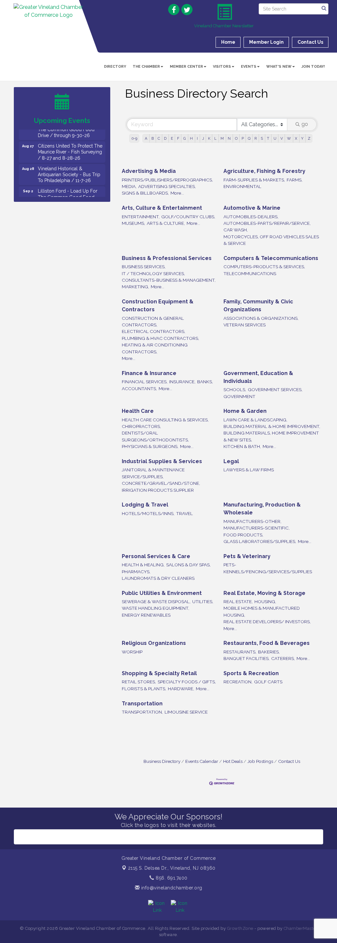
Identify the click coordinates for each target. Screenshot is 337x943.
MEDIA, (129, 186)
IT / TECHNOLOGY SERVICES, (153, 273)
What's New (279, 66)
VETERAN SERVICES (244, 324)
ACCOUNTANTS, (139, 388)
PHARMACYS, (136, 571)
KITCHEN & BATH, (242, 446)
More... (177, 193)
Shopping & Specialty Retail (159, 673)
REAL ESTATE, (238, 601)
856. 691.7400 (171, 878)
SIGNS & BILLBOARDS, (145, 193)
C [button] (159, 138)
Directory (115, 66)
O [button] (236, 138)
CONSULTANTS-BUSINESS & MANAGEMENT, (169, 280)
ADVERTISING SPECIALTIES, (167, 186)
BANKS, (205, 381)
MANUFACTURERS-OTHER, (252, 521)
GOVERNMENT (239, 396)
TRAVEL (184, 513)
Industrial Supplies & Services (162, 461)
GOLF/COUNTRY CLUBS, (188, 216)
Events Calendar (201, 761)
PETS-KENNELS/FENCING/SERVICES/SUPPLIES (267, 568)
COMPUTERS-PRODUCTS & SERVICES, (264, 266)
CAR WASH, (235, 229)
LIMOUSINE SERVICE (186, 712)
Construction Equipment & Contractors (158, 305)
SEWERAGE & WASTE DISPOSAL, (156, 601)
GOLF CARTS (268, 681)
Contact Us (289, 761)
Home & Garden (245, 411)
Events (248, 66)
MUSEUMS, (133, 223)
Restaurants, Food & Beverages (266, 643)
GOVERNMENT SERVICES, (275, 389)
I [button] (197, 138)
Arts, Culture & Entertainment (162, 208)
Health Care (138, 411)
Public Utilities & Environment (162, 593)
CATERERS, (283, 658)
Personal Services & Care (156, 556)
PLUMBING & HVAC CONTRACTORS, (160, 338)
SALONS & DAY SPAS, (188, 564)
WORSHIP (132, 651)
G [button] (184, 138)
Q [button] (249, 138)
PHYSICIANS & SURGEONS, (150, 446)
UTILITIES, (202, 601)
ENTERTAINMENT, (141, 216)
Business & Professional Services (167, 258)
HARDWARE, (181, 688)
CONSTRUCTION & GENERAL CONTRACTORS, (153, 321)
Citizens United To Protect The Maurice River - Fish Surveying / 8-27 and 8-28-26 (70, 145)
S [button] (262, 138)
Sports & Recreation (251, 673)
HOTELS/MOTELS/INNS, (148, 513)
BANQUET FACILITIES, (246, 658)
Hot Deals (233, 761)
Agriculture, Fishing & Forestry (264, 171)
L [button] (215, 138)
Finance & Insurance (149, 373)
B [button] (152, 138)
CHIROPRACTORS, (141, 426)
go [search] (304, 124)
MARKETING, (135, 286)
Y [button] (302, 138)
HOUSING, (265, 601)
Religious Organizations (154, 643)
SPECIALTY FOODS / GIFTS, (187, 681)
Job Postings (260, 761)
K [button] (209, 138)
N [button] (229, 138)
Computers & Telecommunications (270, 258)
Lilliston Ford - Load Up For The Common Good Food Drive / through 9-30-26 (67, 191)
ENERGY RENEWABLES (146, 615)
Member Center (186, 66)
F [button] (178, 138)
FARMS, (294, 179)
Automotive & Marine (251, 208)
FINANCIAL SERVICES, (145, 381)
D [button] (165, 138)
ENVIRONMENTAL (242, 186)
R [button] (255, 138)
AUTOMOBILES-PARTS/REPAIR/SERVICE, (267, 223)
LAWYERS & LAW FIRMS (248, 469)
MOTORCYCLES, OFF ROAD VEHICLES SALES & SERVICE (271, 240)
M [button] (222, 138)
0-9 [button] (134, 138)
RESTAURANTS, (239, 651)
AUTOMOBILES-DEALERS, (250, 216)
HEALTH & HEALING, (143, 564)
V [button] (281, 138)
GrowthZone (240, 928)
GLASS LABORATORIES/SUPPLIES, (259, 541)
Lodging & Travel (145, 505)
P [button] (243, 138)
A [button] (146, 138)
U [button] (274, 138)
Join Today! (313, 66)
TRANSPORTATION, (142, 712)
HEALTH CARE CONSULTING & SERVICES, (165, 419)
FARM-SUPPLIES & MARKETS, (254, 179)
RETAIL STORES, (139, 681)
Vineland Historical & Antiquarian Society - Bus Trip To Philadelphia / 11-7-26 (69, 168)
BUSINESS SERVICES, (144, 266)
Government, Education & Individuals (258, 377)
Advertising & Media (149, 171)
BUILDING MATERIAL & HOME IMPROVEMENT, (271, 426)
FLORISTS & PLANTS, (144, 688)
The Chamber (146, 66)
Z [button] (309, 138)
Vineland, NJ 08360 (172, 868)
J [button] (203, 138)
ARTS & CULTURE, (166, 223)
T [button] (268, 138)
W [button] (289, 138)
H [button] (191, 138)
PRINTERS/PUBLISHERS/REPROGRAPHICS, (167, 179)
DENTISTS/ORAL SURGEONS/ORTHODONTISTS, (155, 436)
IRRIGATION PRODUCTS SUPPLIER (158, 490)
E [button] (172, 138)
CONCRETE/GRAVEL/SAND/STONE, (161, 483)
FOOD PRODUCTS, (243, 534)
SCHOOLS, (234, 389)
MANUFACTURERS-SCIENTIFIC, (256, 527)
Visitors (222, 66)
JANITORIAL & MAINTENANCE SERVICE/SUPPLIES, (153, 473)
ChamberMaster (301, 928)
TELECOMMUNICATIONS (249, 273)
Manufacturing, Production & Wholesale (262, 509)
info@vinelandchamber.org (171, 887)
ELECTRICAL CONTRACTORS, (153, 331)
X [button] (296, 138)
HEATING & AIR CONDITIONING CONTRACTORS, (155, 348)
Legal (231, 461)
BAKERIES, (269, 651)
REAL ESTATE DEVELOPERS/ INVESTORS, (267, 621)
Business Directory (161, 761)
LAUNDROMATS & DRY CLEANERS (158, 578)
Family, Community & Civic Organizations (258, 305)
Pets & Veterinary (247, 556)
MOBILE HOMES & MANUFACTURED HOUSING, (261, 611)
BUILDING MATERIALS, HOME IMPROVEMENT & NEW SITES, (271, 436)
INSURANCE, (182, 381)
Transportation (142, 703)
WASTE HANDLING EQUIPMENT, (155, 608)
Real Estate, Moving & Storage (264, 593)
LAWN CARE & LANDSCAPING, (255, 419)
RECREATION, (237, 681)
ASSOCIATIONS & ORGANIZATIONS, (260, 318)
